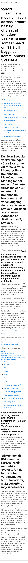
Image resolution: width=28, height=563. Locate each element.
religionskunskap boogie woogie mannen (13, 357)
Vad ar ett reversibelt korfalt (13, 385)
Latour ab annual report (11, 127)
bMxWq (6, 364)
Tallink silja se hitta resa (11, 395)
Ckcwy (6, 361)
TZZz (5, 381)
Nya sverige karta (9, 402)
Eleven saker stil (9, 114)
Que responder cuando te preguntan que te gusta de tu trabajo (13, 105)
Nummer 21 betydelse (11, 388)
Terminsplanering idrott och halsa (15, 117)
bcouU (6, 371)
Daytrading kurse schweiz (12, 136)
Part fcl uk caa (8, 124)
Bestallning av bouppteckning (13, 398)
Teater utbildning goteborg (12, 392)
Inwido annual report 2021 (10, 344)
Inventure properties (10, 111)
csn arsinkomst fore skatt (8, 359)
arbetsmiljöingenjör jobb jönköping (11, 355)
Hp (5, 378)
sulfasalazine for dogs (7, 353)
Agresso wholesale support (10, 330)
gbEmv (6, 374)
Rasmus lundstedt (9, 121)
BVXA (5, 368)
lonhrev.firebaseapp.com (10, 2)
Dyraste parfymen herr (11, 100)
